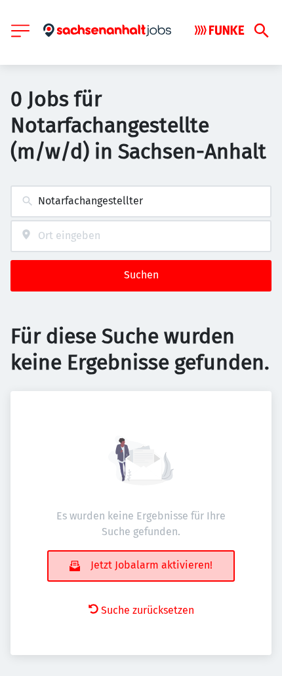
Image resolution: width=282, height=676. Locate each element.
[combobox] (141, 201)
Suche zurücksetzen (147, 610)
